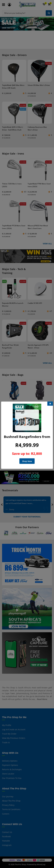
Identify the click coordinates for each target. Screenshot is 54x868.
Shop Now (27, 461)
